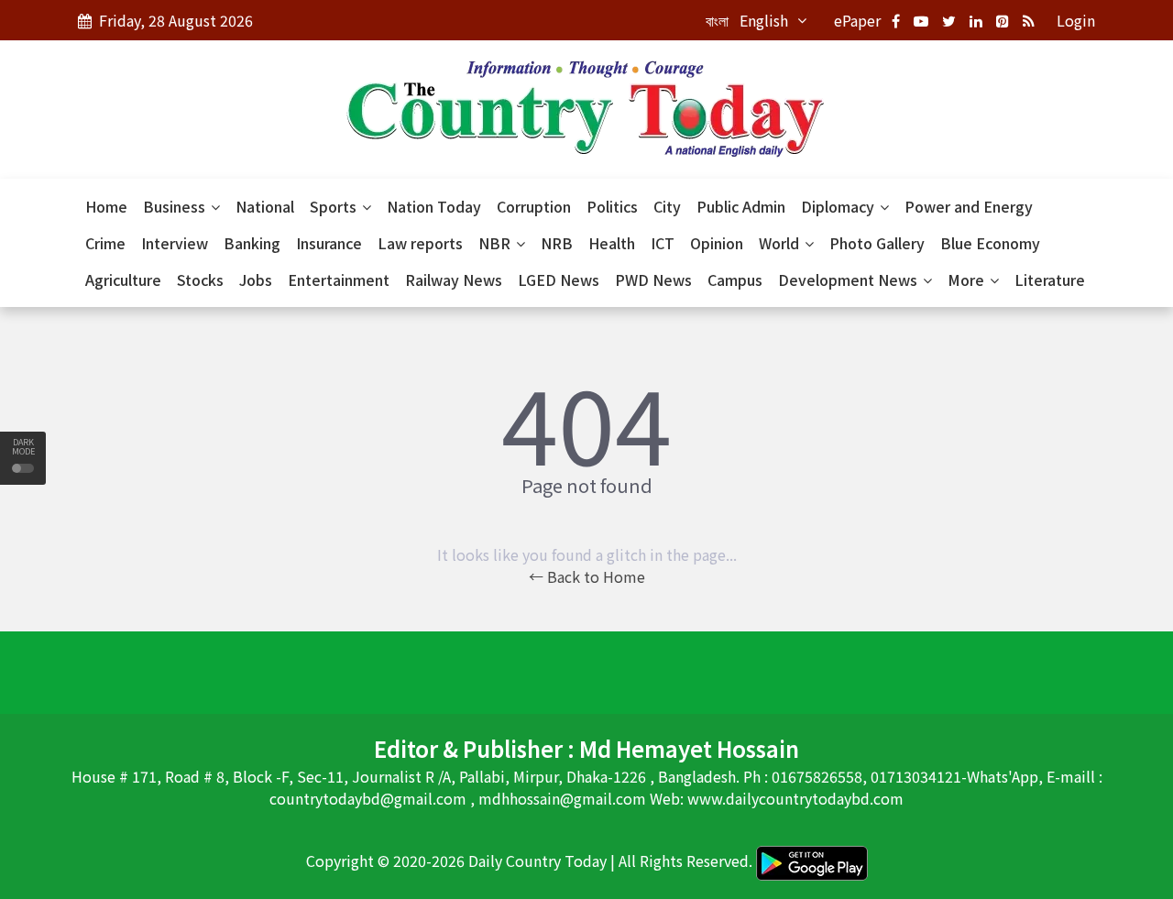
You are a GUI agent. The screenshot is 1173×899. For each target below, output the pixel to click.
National (265, 206)
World (781, 243)
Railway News (453, 280)
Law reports (420, 243)
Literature (1049, 280)
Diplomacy (839, 206)
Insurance (329, 243)
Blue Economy (990, 243)
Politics (612, 206)
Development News (849, 280)
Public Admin (740, 206)
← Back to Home (587, 576)
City (667, 206)
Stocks (200, 280)
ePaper (857, 20)
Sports (335, 206)
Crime (105, 243)
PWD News (653, 280)
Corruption (534, 206)
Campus (734, 280)
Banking (252, 243)
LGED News (558, 280)
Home (106, 206)
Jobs (255, 280)
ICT (662, 243)
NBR (496, 243)
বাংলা (717, 20)
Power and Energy (968, 206)
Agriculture (123, 280)
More (968, 280)
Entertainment (338, 280)
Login (1076, 20)
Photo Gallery (877, 243)
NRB (557, 243)
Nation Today (434, 206)
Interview (174, 243)
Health (611, 243)
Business (176, 206)
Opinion (716, 243)
